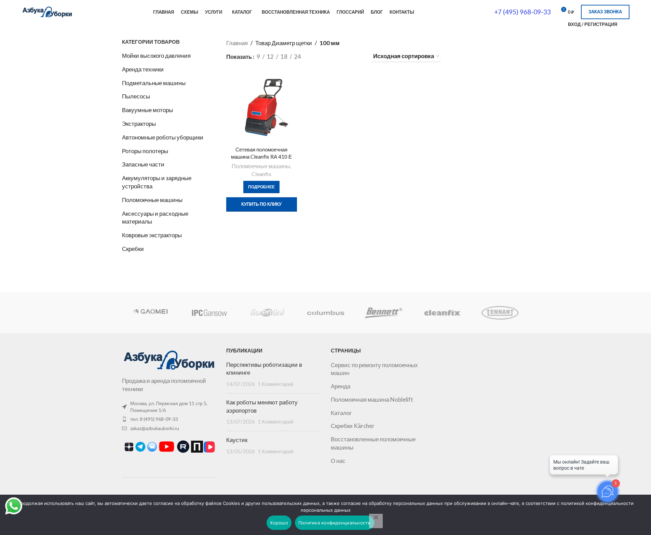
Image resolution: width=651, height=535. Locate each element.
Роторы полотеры (145, 151)
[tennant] (500, 313)
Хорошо (279, 522)
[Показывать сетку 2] (318, 56)
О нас (338, 460)
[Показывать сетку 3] (331, 56)
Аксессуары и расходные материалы (155, 217)
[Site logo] (47, 11)
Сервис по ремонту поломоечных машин (374, 369)
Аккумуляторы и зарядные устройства (156, 182)
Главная (237, 42)
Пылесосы (136, 96)
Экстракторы (139, 123)
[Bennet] (384, 313)
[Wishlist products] (627, 24)
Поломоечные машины (152, 199)
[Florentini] (267, 313)
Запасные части (143, 164)
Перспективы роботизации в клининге (264, 369)
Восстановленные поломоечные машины (373, 443)
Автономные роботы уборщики (162, 137)
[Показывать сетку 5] (358, 56)
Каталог (341, 412)
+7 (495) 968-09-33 (522, 12)
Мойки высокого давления (156, 55)
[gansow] (209, 313)
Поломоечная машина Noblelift (372, 399)
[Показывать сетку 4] (345, 56)
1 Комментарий (275, 384)
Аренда (340, 386)
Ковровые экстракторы (152, 235)
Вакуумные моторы (147, 109)
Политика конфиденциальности (334, 522)
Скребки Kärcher (353, 425)
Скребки (133, 248)
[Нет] (376, 521)
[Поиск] (558, 24)
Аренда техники (143, 69)
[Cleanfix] (442, 313)
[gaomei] (151, 313)
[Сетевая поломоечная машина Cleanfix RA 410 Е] (261, 107)
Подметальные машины (154, 82)
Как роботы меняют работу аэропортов (262, 406)
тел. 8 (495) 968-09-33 (154, 419)
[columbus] (325, 313)
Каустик (236, 440)
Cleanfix (261, 174)
